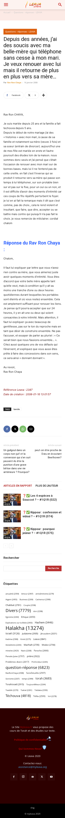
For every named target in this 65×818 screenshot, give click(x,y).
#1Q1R (7, 504)
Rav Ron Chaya (14, 82)
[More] (43, 95)
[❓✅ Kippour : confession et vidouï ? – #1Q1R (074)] (12, 516)
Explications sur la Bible (19, 622)
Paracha (41, 650)
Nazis (26, 650)
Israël (13, 633)
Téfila (39, 696)
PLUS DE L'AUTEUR (47, 485)
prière (33, 656)
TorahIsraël (15, 684)
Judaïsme (30, 633)
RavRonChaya (15, 673)
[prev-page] (5, 546)
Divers (18, 610)
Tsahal (26, 690)
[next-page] (11, 546)
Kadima (12, 639)
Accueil (6, 12)
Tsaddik (12, 690)
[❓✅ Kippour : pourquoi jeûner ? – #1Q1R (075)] (12, 533)
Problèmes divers (17, 661)
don (38, 611)
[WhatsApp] (22, 429)
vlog (32, 807)
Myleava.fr (26, 727)
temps (27, 678)
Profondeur (40, 662)
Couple (30, 605)
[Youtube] (51, 776)
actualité (12, 593)
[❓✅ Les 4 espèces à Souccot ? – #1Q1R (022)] (12, 500)
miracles (12, 650)
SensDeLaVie (36, 672)
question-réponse (28, 667)
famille (17, 409)
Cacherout (43, 599)
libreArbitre (13, 645)
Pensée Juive (15, 656)
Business (26, 599)
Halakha (25, 628)
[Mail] (32, 776)
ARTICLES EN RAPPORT (17, 485)
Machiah (31, 644)
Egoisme (12, 617)
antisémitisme (45, 594)
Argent (11, 599)
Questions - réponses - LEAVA (28, 12)
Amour (27, 593)
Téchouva (18, 695)
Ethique (28, 616)
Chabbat (13, 605)
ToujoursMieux (36, 684)
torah (43, 678)
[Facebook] (6, 429)
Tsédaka (40, 690)
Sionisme (12, 679)
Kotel (25, 639)
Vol (52, 696)
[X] (14, 429)
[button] (5, 4)
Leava (39, 639)
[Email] (30, 429)
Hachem (44, 622)
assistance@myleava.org (32, 767)
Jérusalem (49, 633)
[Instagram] (23, 776)
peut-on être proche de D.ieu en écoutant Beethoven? (48, 454)
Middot (48, 644)
